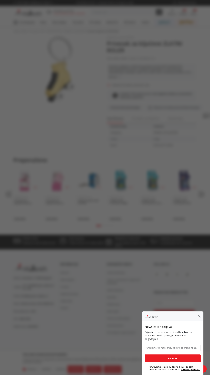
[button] (199, 316)
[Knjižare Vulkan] (151, 316)
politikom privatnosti (190, 369)
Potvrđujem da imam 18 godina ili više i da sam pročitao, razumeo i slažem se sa (174, 368)
